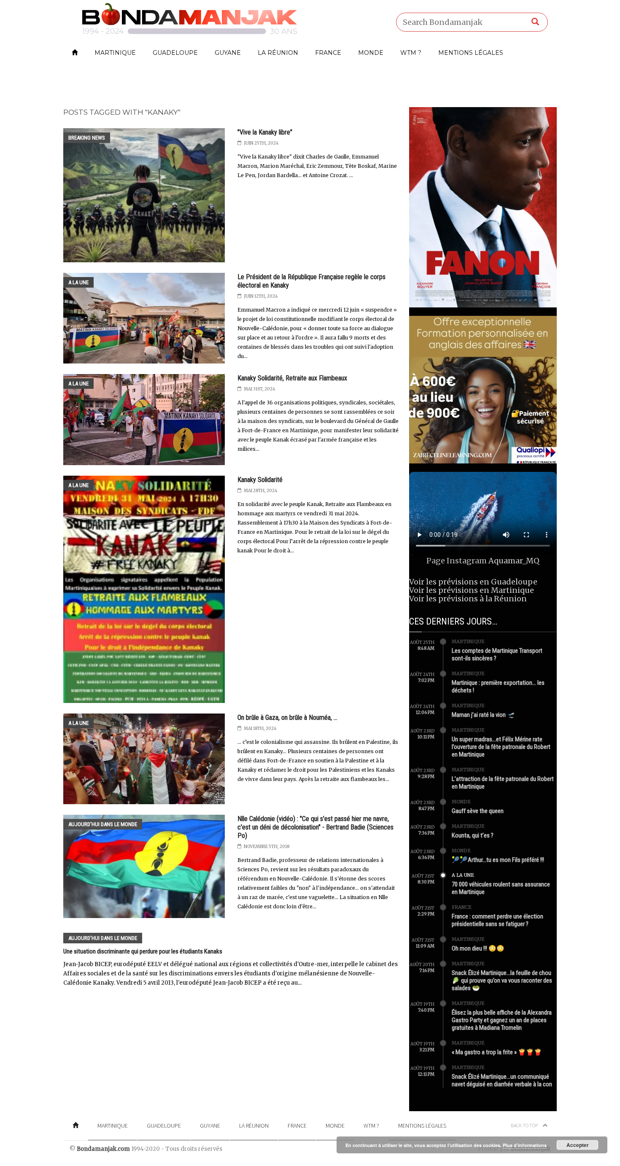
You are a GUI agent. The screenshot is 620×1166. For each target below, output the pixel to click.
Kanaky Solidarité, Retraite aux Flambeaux (292, 378)
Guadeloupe (175, 53)
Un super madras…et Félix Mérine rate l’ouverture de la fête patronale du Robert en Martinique (501, 746)
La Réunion (278, 53)
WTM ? (410, 53)
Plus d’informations (525, 1145)
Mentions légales (470, 53)
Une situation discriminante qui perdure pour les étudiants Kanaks (142, 951)
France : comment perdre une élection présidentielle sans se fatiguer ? (497, 920)
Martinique (115, 53)
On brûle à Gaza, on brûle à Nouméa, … (287, 718)
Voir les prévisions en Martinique (471, 590)
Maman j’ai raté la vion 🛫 (483, 715)
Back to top (525, 1125)
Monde (370, 53)
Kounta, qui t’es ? (472, 835)
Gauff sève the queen (478, 811)
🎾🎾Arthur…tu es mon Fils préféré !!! (498, 860)
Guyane (228, 53)
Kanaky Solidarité (260, 480)
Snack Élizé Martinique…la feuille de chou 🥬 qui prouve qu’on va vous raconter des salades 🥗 (502, 980)
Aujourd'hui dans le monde (102, 824)
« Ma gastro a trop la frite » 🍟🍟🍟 (497, 1052)
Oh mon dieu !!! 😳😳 (478, 948)
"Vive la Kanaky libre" (264, 132)
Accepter (577, 1145)
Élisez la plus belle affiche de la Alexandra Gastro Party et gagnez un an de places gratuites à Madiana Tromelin (502, 1020)
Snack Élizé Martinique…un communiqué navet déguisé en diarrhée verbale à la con (502, 1080)
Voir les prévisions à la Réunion (468, 598)
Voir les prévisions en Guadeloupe (473, 582)
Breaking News (86, 138)
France (328, 53)
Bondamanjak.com (103, 1149)
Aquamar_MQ (513, 560)
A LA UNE (78, 282)
